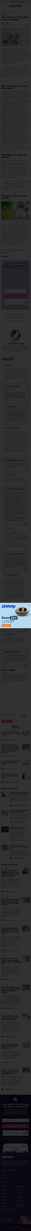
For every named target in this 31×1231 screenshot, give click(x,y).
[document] (15, 615)
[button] (28, 605)
